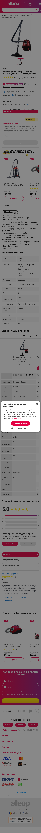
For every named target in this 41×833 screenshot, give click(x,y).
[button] (20, 428)
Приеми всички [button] (20, 423)
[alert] (20, 416)
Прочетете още (15, 418)
